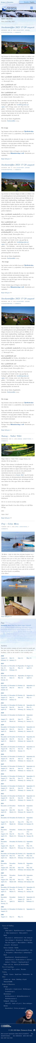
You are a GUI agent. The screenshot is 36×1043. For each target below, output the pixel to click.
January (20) (30, 870)
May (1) (20, 668)
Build (5, 935)
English (32, 2)
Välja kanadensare (11, 933)
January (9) (30, 824)
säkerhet (19, 631)
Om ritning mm (28, 938)
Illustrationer (7, 994)
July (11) (12, 749)
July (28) (12, 867)
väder (18, 640)
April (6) (3, 721)
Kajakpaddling (9, 950)
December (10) (4, 898)
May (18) (29, 846)
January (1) (13, 660)
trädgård (3, 642)
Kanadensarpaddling (22, 950)
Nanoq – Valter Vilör (11, 435)
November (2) (14, 666)
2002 (2, 907)
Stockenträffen (6, 32)
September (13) (30, 843)
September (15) (30, 876)
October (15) (22, 853)
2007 (2, 851)
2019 (2, 725)
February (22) (22, 870)
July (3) (12, 658)
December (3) (5, 715)
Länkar (7, 962)
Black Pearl (11, 625)
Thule (24, 631)
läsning (29, 629)
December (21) (4, 864)
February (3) (21, 731)
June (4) (20, 697)
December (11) (4, 831)
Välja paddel (22, 933)
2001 (2, 915)
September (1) (31, 909)
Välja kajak (8, 930)
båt (11, 640)
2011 (2, 803)
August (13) (4, 822)
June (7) (20, 719)
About (14, 979)
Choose (6, 928)
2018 (2, 735)
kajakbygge (21, 634)
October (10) (22, 875)
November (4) (14, 715)
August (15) (4, 846)
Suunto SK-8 (20, 475)
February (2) (13, 670)
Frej (17, 526)
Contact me (7, 979)
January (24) (30, 882)
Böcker (6, 1006)
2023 (2, 683)
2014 (2, 774)
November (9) (14, 841)
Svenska (26, 2)
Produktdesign (9, 991)
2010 (2, 815)
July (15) (12, 889)
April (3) (3, 741)
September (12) (30, 819)
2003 (2, 895)
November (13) (12, 807)
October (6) (21, 806)
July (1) (12, 697)
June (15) (21, 822)
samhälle (3, 636)
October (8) (21, 786)
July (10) (12, 778)
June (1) (20, 658)
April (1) (29, 668)
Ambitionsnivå (18, 938)
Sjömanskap (27, 952)
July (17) (12, 855)
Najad (6, 631)
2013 (2, 784)
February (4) (21, 741)
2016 (2, 754)
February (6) (21, 848)
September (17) (30, 864)
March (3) (13, 731)
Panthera (23, 629)
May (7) (29, 719)
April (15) (4, 870)
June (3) (20, 758)
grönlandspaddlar (15, 642)
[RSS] (34, 1030)
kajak (16, 634)
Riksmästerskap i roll (17, 153)
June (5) (20, 729)
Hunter (10, 629)
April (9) (3, 812)
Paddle (16, 948)
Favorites (23, 969)
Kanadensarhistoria (21, 957)
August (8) (4, 810)
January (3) (30, 761)
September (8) (31, 853)
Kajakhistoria (9, 957)
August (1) (4, 917)
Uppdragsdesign (23, 962)
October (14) (22, 829)
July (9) (12, 739)
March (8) (13, 870)
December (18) (4, 876)
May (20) (29, 867)
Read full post (5, 159)
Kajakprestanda (31, 930)
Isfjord (12, 627)
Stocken (14, 640)
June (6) (20, 798)
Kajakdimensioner (19, 930)
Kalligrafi (6, 1001)
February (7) (21, 891)
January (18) (30, 858)
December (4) (5, 853)
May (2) (29, 658)
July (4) (3, 678)
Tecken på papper (19, 1008)
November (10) (12, 831)
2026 (2, 656)
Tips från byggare (10, 942)
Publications (26, 974)
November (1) (14, 685)
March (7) (13, 790)
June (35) (21, 855)
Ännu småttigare (27, 1003)
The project (8, 938)
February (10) (22, 882)
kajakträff (20, 30)
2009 (2, 827)
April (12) (4, 858)
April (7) (3, 790)
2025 (2, 664)
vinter (8, 642)
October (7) (21, 897)
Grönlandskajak (27, 636)
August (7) (4, 719)
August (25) (4, 867)
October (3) (21, 685)
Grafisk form (17, 989)
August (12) (4, 834)
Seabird (27, 640)
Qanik (22, 640)
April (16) (4, 848)
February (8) (21, 836)
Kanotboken (8, 1008)
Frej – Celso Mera (10, 523)
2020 (2, 713)
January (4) (4, 680)
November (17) (12, 898)
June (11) (21, 846)
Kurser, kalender (8, 948)
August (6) (4, 687)
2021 (2, 703)
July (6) (12, 707)
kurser (27, 30)
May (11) (29, 822)
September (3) (22, 666)
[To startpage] (11, 9)
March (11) (13, 812)
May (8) (29, 778)
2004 (2, 885)
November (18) (12, 864)
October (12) (22, 841)
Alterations (19, 940)
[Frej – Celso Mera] (18, 586)
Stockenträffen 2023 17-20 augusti (17, 27)
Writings (13, 962)
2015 (2, 764)
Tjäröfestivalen (28, 131)
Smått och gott (16, 1003)
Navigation (9, 952)
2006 (2, 861)
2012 (2, 794)
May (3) (29, 768)
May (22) (29, 834)
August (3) (4, 658)
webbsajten (19, 636)
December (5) (5, 747)
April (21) (4, 882)
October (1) (13, 675)
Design (6, 986)
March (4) (13, 721)
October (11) (22, 887)
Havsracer (14, 631)
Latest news (7, 969)
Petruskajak (4, 629)
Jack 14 (3, 638)
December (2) (5, 685)
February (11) (22, 824)
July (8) (12, 719)
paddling (7, 627)
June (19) (21, 867)
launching (25, 627)
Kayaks (6, 974)
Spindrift (9, 636)
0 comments (17, 32)
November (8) (5, 675)
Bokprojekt (8, 989)
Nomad (27, 634)
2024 (2, 673)
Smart (2, 631)
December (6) (5, 818)
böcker (19, 629)
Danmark (29, 631)
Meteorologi (18, 952)
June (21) (21, 834)
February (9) (21, 812)
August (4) (4, 729)
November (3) (14, 747)
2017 (2, 744)
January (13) (30, 848)
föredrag (7, 634)
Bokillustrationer (10, 996)
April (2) (3, 709)
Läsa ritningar (9, 940)
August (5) (4, 758)
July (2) (12, 687)
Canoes (11, 974)
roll (10, 631)
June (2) (12, 668)
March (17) (13, 858)
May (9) (29, 798)
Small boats (18, 974)
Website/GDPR (8, 981)
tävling (3, 634)
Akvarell (7, 1003)
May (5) (29, 687)
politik (28, 638)
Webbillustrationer (10, 998)
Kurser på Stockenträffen (21, 964)
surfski (14, 636)
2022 (2, 693)
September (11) (30, 716)
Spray (12, 634)
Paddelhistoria (9, 959)
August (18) (4, 889)
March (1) (4, 670)
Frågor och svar (8, 964)
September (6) (31, 705)
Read (5, 955)
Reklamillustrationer (23, 996)
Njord (19, 625)
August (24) (4, 879)
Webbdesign (26, 989)
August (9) (4, 798)
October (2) (21, 695)
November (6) (14, 818)
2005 (2, 873)
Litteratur (29, 959)
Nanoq (20, 438)
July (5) (12, 846)
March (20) (13, 882)
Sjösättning (27, 438)
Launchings (23, 526)
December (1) (5, 666)
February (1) (4, 660)
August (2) (30, 666)
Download (14, 945)
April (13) (4, 836)
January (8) (30, 836)
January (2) (4, 690)
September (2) (22, 675)
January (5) (30, 812)
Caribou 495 (9, 638)
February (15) (22, 858)
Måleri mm (13, 1001)
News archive (16, 969)
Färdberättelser (20, 959)
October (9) (21, 863)
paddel (24, 638)
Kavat (2, 627)
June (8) (20, 788)
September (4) (31, 727)
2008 (2, 839)
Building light (28, 940)
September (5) (31, 786)
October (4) (21, 705)
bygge (23, 625)
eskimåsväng (17, 638)
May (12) (29, 810)
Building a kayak (21, 979)
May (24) (29, 855)
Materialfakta (21, 942)
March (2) (4, 699)
